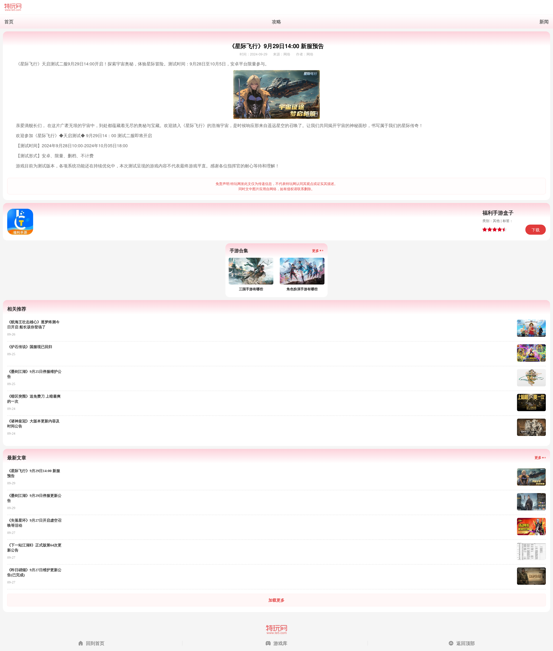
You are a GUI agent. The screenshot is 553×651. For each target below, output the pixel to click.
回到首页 (95, 643)
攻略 (276, 21)
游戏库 (280, 643)
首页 (9, 21)
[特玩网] (276, 7)
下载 (536, 230)
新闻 (544, 21)
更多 (315, 250)
